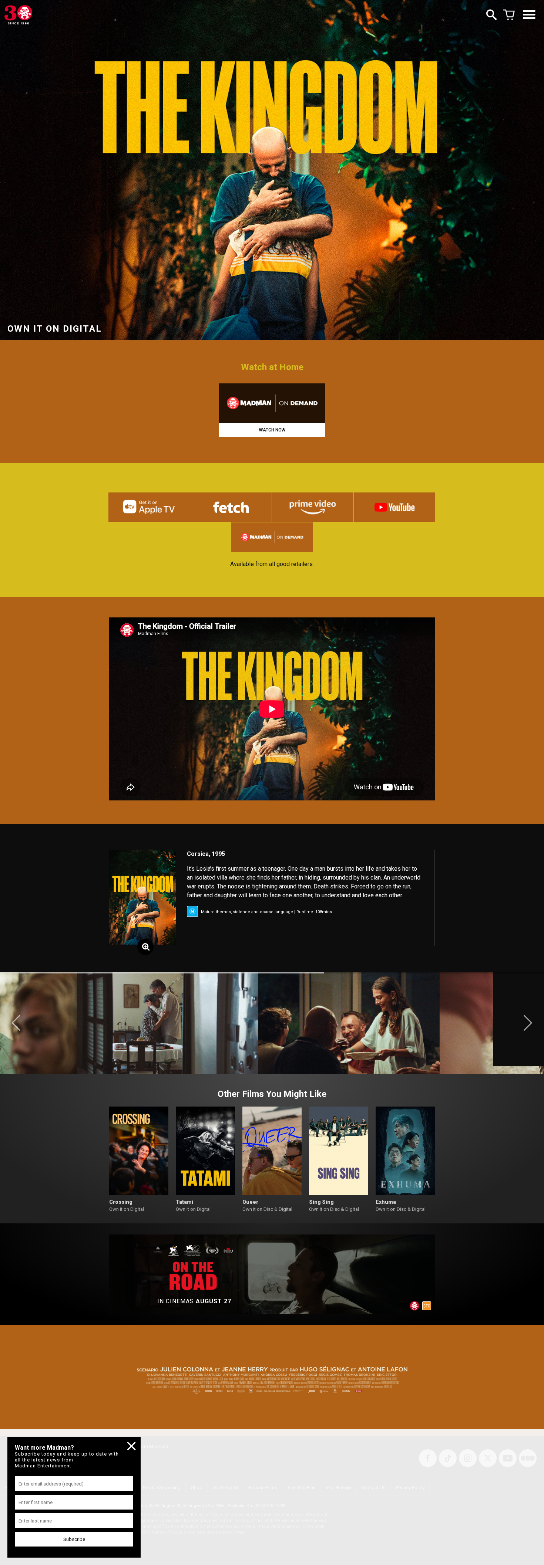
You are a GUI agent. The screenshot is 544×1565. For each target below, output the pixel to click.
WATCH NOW (272, 430)
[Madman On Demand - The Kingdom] (272, 403)
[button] (16, 1023)
